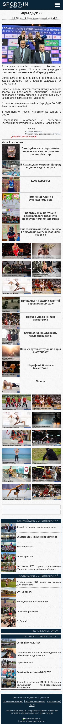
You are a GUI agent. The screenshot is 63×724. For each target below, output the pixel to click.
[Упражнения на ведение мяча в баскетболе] (46, 409)
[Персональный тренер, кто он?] (16, 276)
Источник (57, 134)
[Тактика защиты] (46, 293)
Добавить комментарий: (24, 136)
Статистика (53, 701)
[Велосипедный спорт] (16, 409)
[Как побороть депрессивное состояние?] (46, 427)
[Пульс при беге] (16, 481)
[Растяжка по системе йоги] (16, 427)
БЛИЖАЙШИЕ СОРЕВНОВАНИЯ (37, 520)
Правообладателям (13, 701)
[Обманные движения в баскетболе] (16, 258)
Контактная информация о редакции (31, 697)
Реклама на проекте (35, 701)
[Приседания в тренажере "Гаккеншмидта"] (46, 276)
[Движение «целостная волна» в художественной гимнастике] (16, 445)
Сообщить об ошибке (33, 132)
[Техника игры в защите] (46, 499)
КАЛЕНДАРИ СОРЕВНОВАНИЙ (38, 575)
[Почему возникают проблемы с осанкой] (16, 463)
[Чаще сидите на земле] (46, 463)
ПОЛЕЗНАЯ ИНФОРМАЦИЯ (40, 636)
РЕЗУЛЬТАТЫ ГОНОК (45, 630)
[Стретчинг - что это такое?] (16, 293)
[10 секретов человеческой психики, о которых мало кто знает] (46, 258)
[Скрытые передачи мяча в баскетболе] (46, 481)
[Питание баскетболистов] (46, 445)
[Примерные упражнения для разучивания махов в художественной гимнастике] (16, 499)
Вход (32, 705)
